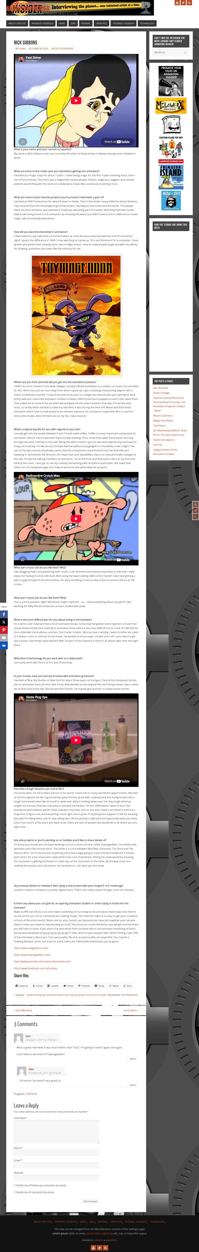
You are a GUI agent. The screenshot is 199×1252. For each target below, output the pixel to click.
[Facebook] (4, 614)
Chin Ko (157, 444)
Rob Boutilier (160, 388)
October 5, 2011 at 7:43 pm (41, 1040)
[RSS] (195, 516)
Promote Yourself (65, 1221)
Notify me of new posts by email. (35, 1192)
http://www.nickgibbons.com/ (31, 948)
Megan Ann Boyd (163, 420)
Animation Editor (55, 994)
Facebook (79, 994)
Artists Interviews (62, 48)
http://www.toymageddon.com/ (32, 954)
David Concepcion (163, 440)
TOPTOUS (31, 1094)
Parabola (98, 1240)
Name (18, 1148)
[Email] (4, 638)
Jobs (92, 1221)
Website (18, 1173)
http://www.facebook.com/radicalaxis (35, 968)
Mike (31, 1069)
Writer (103, 994)
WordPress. (111, 1240)
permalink (131, 994)
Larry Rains (131, 1010)
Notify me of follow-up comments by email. (41, 1185)
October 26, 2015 (38, 48)
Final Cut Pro (92, 994)
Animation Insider (27, 8)
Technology (157, 1221)
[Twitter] (195, 510)
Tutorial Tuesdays (136, 1221)
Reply (133, 1058)
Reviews (102, 1221)
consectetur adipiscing (99, 1233)
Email (18, 1160)
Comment (21, 1118)
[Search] (185, 52)
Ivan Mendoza (23, 1010)
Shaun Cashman (162, 415)
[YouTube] (195, 504)
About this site (42, 1221)
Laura (22, 48)
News (83, 1221)
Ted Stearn (159, 425)
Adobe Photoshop (36, 994)
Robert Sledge (161, 393)
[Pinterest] (4, 630)
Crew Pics (116, 1221)
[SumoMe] (4, 645)
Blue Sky (69, 994)
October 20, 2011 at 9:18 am (45, 1073)
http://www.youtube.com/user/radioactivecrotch (42, 961)
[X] (4, 622)
